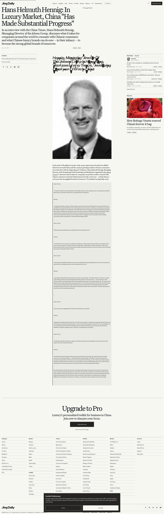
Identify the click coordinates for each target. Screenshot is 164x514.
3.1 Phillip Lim (114, 442)
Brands (82, 3)
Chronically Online (61, 457)
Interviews (59, 491)
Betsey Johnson (87, 463)
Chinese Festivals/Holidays (64, 454)
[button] (148, 3)
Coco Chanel (86, 488)
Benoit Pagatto (87, 457)
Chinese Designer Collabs (63, 451)
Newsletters (98, 3)
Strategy (160, 71)
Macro (155, 71)
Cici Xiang (86, 485)
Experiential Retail (61, 472)
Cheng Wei (86, 479)
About (3, 445)
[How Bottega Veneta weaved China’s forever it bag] (144, 108)
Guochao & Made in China (63, 488)
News (79, 48)
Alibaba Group (114, 460)
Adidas (112, 448)
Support (139, 451)
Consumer (32, 475)
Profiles (76, 3)
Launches (32, 485)
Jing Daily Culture (7, 466)
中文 (3, 472)
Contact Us (109, 512)
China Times (73, 170)
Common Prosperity (62, 463)
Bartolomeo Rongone (89, 454)
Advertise (4, 448)
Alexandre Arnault (88, 448)
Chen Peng (86, 475)
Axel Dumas (86, 451)
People (31, 491)
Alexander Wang (115, 457)
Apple (111, 479)
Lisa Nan (129, 85)
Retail (30, 460)
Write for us (5, 463)
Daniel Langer (130, 71)
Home (3, 442)
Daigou (58, 466)
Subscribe (140, 454)
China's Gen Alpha (61, 448)
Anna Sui (112, 472)
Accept (100, 508)
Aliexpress (113, 463)
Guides (31, 482)
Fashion (75, 48)
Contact (4, 451)
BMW (111, 491)
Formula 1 (58, 479)
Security (4, 457)
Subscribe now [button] (82, 424)
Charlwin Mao (87, 472)
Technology (32, 463)
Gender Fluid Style (61, 485)
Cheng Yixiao (86, 482)
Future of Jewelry (61, 482)
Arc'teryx (112, 482)
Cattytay (85, 469)
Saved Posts (140, 448)
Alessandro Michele (88, 442)
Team (3, 460)
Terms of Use (102, 512)
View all (112, 497)
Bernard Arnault (87, 460)
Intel (66, 3)
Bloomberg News (131, 66)
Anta (111, 475)
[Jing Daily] (8, 3)
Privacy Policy (85, 512)
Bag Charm (59, 445)
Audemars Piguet (115, 488)
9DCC (111, 445)
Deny (63, 508)
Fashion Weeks (60, 475)
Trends (71, 3)
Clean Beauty (59, 460)
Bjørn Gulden (86, 466)
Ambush (112, 469)
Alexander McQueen (89, 445)
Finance (160, 66)
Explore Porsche (130, 89)
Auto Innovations (61, 442)
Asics (111, 485)
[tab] (137, 55)
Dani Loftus (86, 491)
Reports (88, 3)
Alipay (112, 466)
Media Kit (4, 454)
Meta (30, 457)
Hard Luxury (154, 78)
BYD (111, 494)
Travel (30, 466)
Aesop (112, 451)
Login (87, 429)
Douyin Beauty (60, 469)
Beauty (31, 442)
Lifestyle (155, 85)
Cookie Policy (94, 512)
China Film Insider (7, 469)
